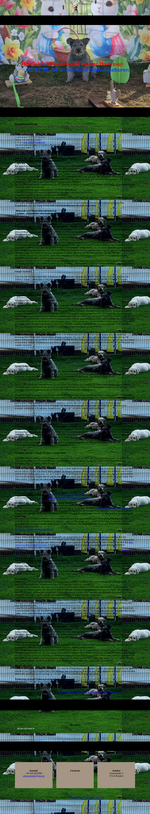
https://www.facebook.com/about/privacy (69, 495)
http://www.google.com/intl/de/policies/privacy (69, 497)
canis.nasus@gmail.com (34, 142)
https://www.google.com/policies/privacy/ (34, 529)
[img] (75, 8)
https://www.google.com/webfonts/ (114, 508)
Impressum (90, 797)
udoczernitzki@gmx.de (34, 776)
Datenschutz (75, 797)
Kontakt (100, 797)
